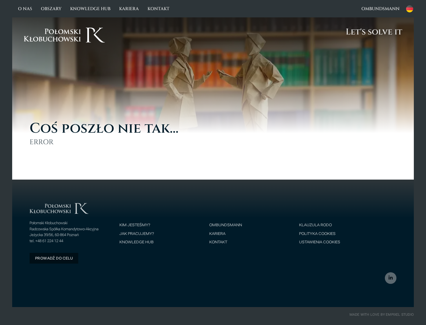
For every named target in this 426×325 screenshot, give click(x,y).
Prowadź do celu (54, 258)
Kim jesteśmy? (134, 225)
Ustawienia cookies (319, 242)
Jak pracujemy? (136, 234)
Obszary (51, 9)
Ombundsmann (380, 9)
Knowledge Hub (90, 9)
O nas (25, 9)
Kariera (129, 9)
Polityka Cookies (317, 234)
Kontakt (159, 9)
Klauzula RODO (315, 225)
